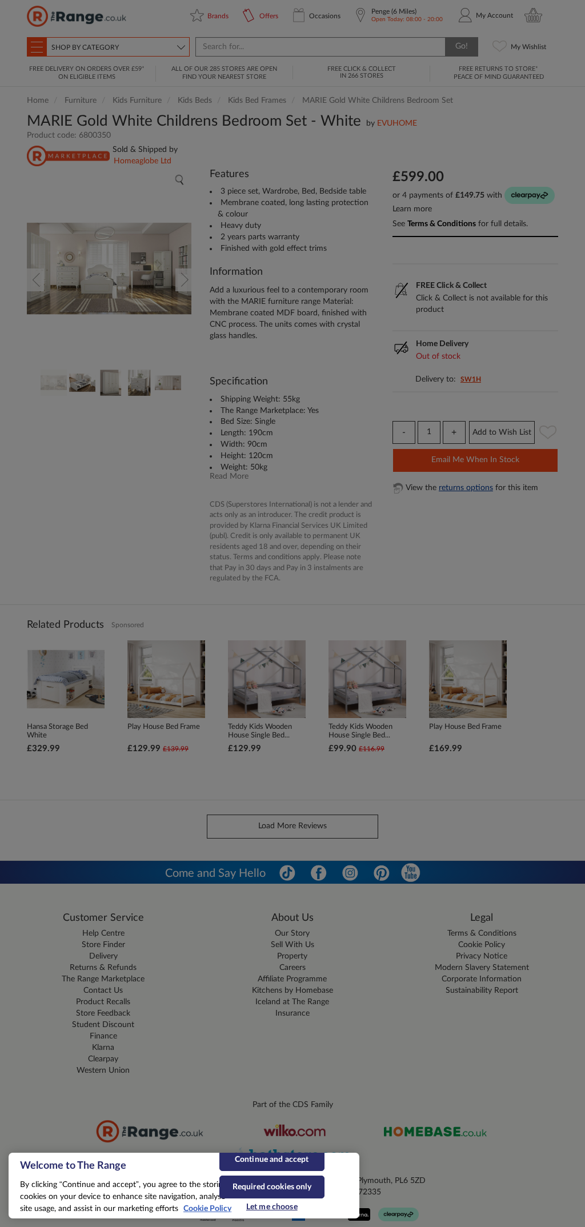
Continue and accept (272, 1160)
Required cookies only (272, 1187)
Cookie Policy (207, 1209)
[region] (184, 1185)
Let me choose (272, 1207)
